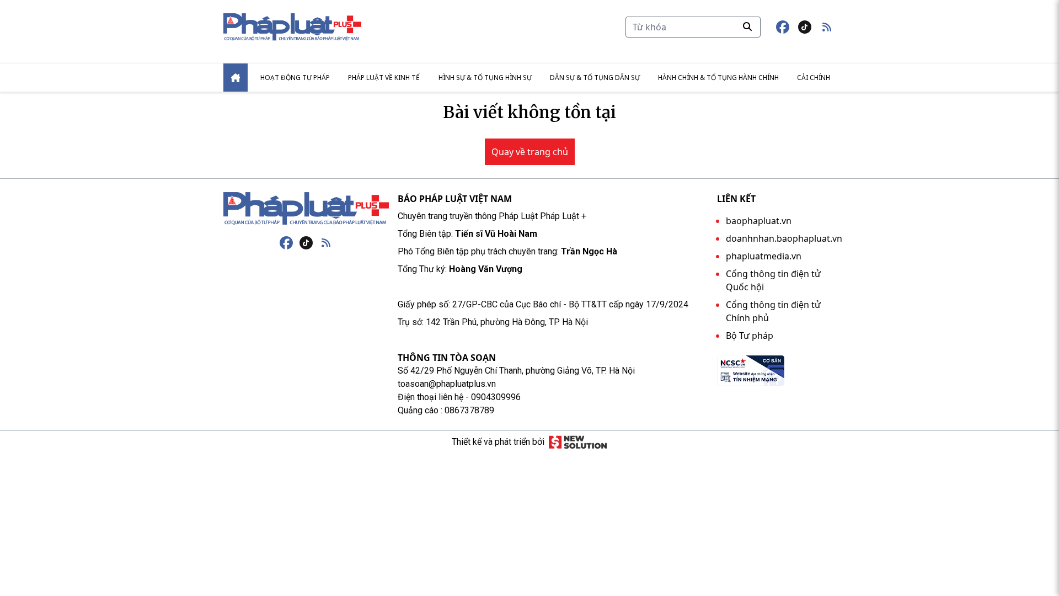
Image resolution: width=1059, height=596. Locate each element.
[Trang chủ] (306, 208)
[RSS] (326, 243)
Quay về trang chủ (529, 152)
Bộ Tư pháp (749, 335)
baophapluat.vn (758, 221)
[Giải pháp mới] (578, 442)
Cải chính (813, 77)
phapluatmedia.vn (763, 256)
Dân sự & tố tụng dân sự (595, 77)
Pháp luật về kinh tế (384, 77)
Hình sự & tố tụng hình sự (485, 77)
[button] (827, 27)
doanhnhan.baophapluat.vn (784, 238)
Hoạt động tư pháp (295, 77)
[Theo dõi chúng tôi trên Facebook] (782, 27)
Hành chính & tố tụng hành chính (718, 77)
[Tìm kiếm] (747, 26)
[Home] (235, 77)
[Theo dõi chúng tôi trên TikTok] (805, 27)
